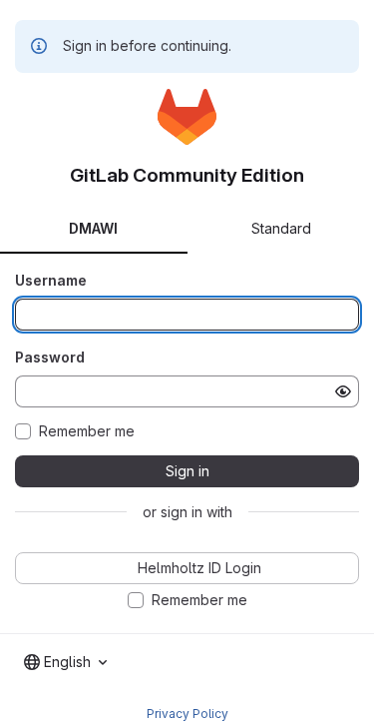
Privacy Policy (187, 713)
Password (50, 357)
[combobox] (65, 662)
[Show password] (343, 391)
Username (51, 280)
